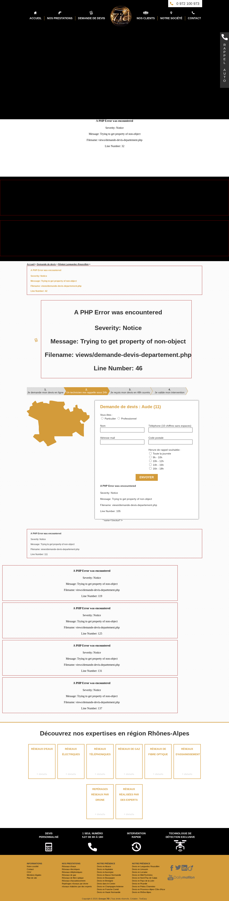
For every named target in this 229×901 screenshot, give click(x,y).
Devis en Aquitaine (105, 869)
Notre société (32, 866)
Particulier (110, 418)
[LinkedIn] (184, 868)
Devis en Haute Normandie (108, 892)
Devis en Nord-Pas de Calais (144, 878)
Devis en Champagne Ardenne (110, 886)
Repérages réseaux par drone (100, 802)
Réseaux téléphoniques (100, 761)
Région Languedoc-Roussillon (73, 264)
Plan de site (32, 878)
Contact (30, 869)
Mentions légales (34, 875)
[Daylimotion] (184, 878)
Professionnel (129, 418)
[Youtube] (170, 878)
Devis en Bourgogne (106, 878)
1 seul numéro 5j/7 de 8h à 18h (92, 835)
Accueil (31, 264)
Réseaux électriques (71, 761)
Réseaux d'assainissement (188, 761)
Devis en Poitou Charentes (143, 886)
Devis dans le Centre (106, 884)
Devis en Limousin (140, 869)
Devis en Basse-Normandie (109, 875)
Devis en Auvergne (105, 872)
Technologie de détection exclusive (180, 835)
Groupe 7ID (104, 899)
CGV (29, 872)
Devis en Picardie (139, 884)
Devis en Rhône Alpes (141, 892)
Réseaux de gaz (129, 761)
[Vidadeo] (190, 868)
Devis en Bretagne (105, 881)
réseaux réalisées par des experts (129, 802)
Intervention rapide (136, 835)
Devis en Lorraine (139, 872)
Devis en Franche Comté (108, 889)
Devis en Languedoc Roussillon (145, 866)
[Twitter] (178, 868)
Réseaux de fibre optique (158, 761)
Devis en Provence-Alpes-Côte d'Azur (148, 889)
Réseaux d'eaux (42, 761)
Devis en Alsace (104, 866)
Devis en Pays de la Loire (143, 881)
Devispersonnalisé (49, 835)
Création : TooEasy (138, 899)
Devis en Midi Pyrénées (142, 875)
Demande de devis (46, 264)
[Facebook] (172, 868)
